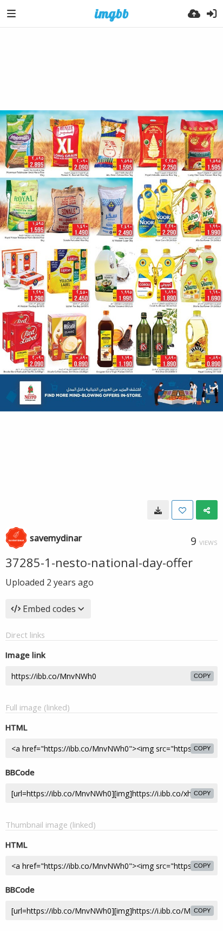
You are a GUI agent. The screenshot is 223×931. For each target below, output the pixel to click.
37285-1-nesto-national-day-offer (99, 562)
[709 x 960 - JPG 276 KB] (158, 510)
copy (202, 676)
